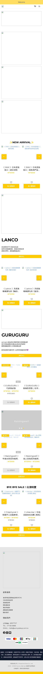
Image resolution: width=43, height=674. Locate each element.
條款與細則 (6, 607)
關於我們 (6, 612)
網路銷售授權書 (8, 610)
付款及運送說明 (8, 600)
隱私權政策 (6, 605)
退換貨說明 (6, 602)
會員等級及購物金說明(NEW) (12, 598)
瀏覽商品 (21, 256)
